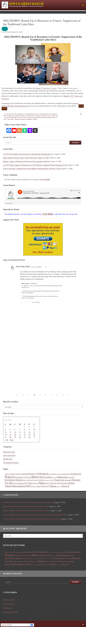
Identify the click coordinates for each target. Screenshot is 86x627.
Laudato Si (46, 480)
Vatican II (65, 486)
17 (34, 432)
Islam (24, 480)
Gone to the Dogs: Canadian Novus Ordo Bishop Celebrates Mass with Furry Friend (32, 168)
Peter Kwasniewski (28, 117)
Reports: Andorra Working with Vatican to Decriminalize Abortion (26, 161)
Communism (59, 474)
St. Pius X (33, 486)
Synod (38, 486)
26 (10, 437)
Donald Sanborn (66, 474)
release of (46, 88)
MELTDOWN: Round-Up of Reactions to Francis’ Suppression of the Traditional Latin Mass (41, 22)
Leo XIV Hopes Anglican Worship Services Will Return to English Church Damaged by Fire (35, 165)
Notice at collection (7, 625)
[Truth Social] (29, 130)
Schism (8, 486)
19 (10, 435)
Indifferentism (62, 477)
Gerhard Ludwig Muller (13, 116)
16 (29, 432)
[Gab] (24, 130)
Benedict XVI (33, 473)
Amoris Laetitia (15, 474)
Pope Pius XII (55, 483)
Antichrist (24, 474)
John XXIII (35, 480)
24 (34, 435)
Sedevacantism (18, 485)
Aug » (12, 440)
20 (15, 435)
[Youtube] (14, 130)
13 (15, 432)
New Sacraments (19, 483)
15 (25, 432)
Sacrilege (71, 483)
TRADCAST (7, 459)
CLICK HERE (45, 179)
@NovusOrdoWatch (36, 267)
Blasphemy (44, 473)
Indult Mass (23, 116)
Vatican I (59, 486)
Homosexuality (45, 477)
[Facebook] (9, 130)
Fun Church (27, 477)
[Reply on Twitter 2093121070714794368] (21, 277)
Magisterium (59, 480)
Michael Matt (13, 117)
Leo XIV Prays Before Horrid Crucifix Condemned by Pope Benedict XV (28, 154)
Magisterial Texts (9, 452)
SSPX (53, 117)
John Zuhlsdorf (30, 116)
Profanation (63, 483)
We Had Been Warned (10, 463)
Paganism (36, 483)
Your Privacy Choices (21, 625)
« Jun (6, 440)
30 (29, 437)
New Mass (19, 117)
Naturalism (76, 480)
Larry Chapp (51, 116)
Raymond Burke (37, 117)
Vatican (52, 485)
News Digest (28, 483)
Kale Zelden (45, 116)
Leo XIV (52, 480)
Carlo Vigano (52, 474)
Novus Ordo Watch (23, 266)
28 (20, 437)
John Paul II (29, 480)
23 (29, 435)
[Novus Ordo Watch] (40, 5)
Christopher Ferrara (45, 114)
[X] (35, 130)
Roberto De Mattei (46, 117)
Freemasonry (18, 477)
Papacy (42, 482)
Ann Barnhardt (28, 114)
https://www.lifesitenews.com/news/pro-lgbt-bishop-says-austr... (51, 274)
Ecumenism (76, 473)
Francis (9, 477)
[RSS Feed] (19, 130)
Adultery (7, 474)
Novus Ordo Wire (9, 114)
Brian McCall (35, 114)
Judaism (41, 480)
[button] (6, 29)
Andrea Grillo (20, 114)
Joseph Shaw (38, 116)
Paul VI (48, 483)
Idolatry (54, 477)
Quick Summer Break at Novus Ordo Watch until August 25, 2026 (26, 158)
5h (46, 267)
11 (6, 432)
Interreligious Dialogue (13, 480)
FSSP (5, 116)
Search (75, 142)
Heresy (35, 477)
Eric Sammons (53, 114)
